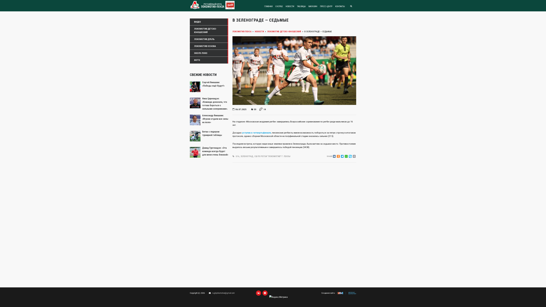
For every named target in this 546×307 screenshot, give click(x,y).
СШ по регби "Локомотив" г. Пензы (272, 156)
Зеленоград (247, 156)
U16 (237, 156)
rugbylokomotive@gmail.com (223, 293)
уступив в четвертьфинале (256, 132)
